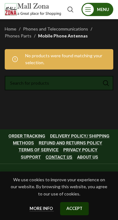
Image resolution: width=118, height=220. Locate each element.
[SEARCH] (106, 83)
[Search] (70, 9)
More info (42, 208)
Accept (74, 208)
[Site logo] (33, 9)
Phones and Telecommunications (55, 28)
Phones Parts (18, 35)
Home (10, 28)
